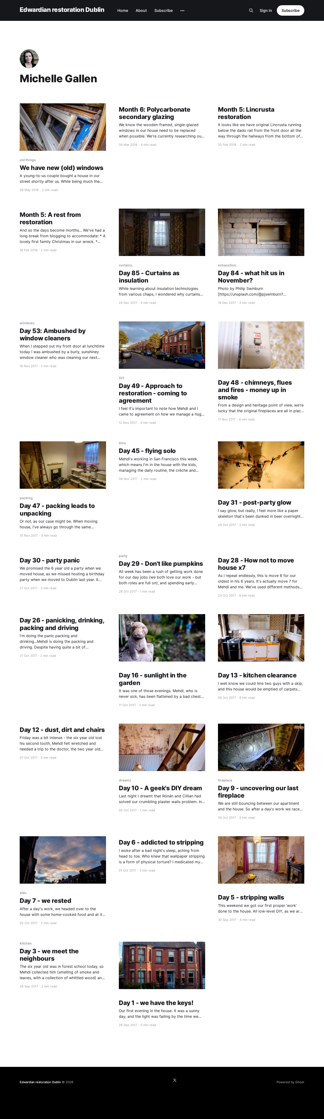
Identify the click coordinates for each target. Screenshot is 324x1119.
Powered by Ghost (290, 1082)
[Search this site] (251, 10)
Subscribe (163, 10)
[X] (175, 1080)
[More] (182, 10)
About (141, 10)
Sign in (266, 10)
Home (122, 10)
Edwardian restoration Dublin (62, 9)
